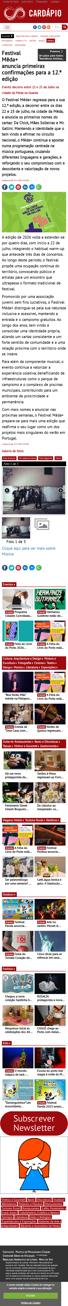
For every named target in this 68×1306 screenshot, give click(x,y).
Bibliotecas (9, 1204)
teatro (32, 40)
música (50, 40)
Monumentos (53, 1204)
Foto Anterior (9, 458)
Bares (31, 1200)
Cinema (39, 663)
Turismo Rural (34, 820)
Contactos (8, 1252)
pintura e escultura (50, 36)
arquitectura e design (27, 36)
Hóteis (18, 820)
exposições (20, 45)
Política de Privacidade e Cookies (33, 1252)
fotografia (7, 40)
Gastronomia (48, 746)
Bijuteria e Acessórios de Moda (40, 1226)
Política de (30, 1302)
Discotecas (44, 1200)
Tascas (7, 746)
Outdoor (8, 894)
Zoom (58, 458)
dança (42, 40)
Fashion (8, 969)
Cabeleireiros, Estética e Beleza (39, 1213)
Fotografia (24, 663)
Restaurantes (23, 741)
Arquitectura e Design (27, 658)
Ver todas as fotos (27, 458)
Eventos (8, 584)
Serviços (7, 1217)
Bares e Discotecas (46, 741)
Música (18, 667)
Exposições (48, 667)
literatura (7, 45)
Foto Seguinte (45, 458)
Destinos (51, 820)
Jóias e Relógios (40, 1217)
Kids (5, 1043)
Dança (7, 667)
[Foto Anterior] (15, 490)
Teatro (51, 663)
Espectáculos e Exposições (19, 1221)
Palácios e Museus (30, 1204)
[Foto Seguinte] (53, 490)
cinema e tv (21, 40)
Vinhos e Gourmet (25, 746)
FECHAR (30, 1295)
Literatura (32, 667)
